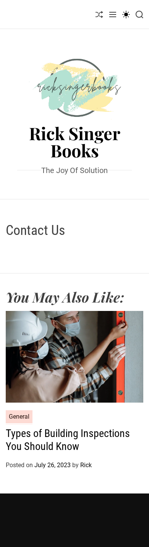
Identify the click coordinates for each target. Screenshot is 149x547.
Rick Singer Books (74, 142)
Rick (86, 465)
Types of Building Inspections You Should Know (68, 440)
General (19, 416)
